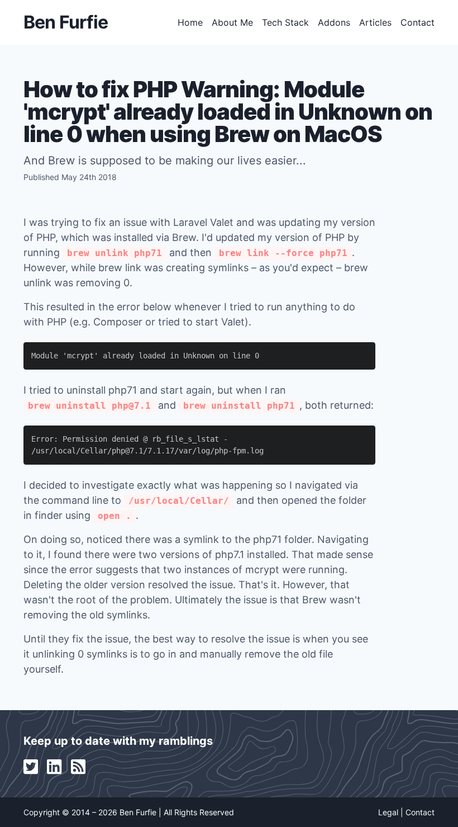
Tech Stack (285, 22)
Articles (375, 22)
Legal (388, 812)
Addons (334, 22)
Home (190, 22)
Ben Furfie (65, 22)
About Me (232, 22)
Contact (417, 22)
